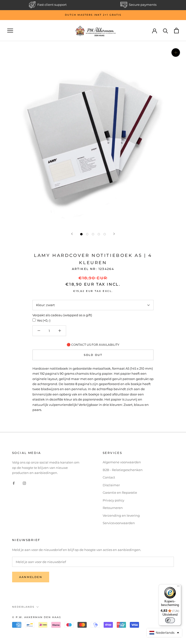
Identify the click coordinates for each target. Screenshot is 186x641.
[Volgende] (114, 234)
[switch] (170, 620)
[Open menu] (10, 30)
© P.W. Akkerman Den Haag (36, 617)
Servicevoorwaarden (119, 523)
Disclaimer (111, 485)
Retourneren (113, 508)
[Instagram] (24, 483)
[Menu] (178, 587)
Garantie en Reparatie (120, 492)
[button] (164, 632)
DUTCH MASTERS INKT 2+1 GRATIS (93, 14)
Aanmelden (30, 577)
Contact (109, 477)
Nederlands (23, 606)
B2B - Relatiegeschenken (123, 470)
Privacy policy (113, 500)
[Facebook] (13, 483)
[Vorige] (72, 234)
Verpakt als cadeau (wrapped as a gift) (62, 315)
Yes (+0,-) (43, 320)
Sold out (93, 355)
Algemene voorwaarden (122, 462)
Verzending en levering (121, 515)
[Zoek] (165, 30)
